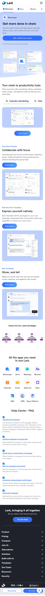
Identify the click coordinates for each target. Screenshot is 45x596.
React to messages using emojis (14, 466)
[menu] (22, 554)
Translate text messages (11, 420)
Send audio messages (10, 493)
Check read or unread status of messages (17, 453)
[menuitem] (22, 532)
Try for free (22, 519)
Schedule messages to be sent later (15, 439)
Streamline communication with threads (17, 480)
